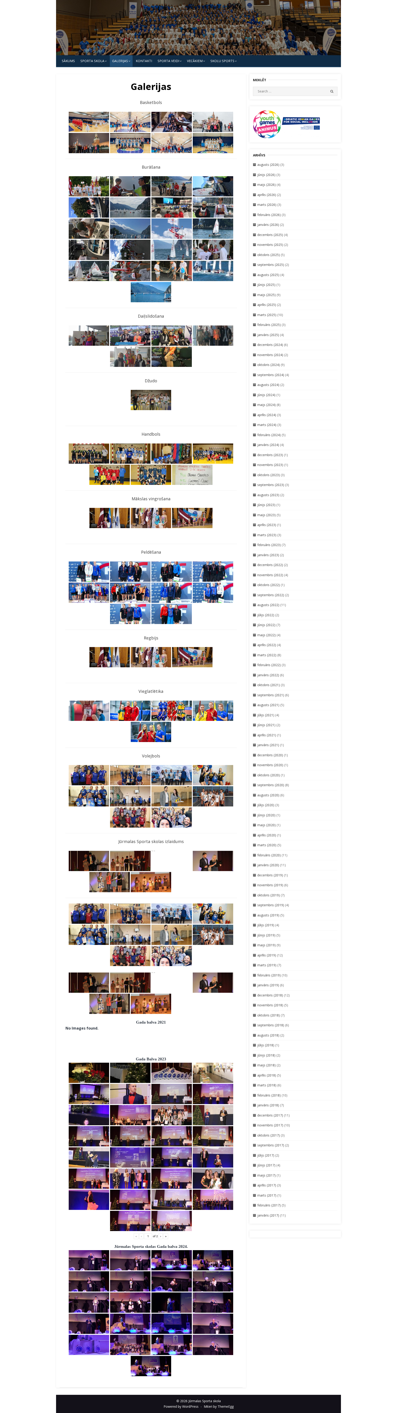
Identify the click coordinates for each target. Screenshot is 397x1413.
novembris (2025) (270, 244)
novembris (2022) (270, 575)
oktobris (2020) (268, 775)
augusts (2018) (268, 1035)
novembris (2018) (270, 1005)
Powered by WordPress (181, 1406)
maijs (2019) (266, 945)
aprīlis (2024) (266, 415)
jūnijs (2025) (266, 284)
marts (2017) (266, 1195)
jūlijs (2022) (265, 615)
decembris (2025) (270, 235)
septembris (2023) (270, 485)
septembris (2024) (270, 375)
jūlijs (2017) (265, 1155)
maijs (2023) (266, 515)
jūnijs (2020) (266, 815)
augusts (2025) (268, 275)
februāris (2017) (269, 1205)
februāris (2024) (269, 435)
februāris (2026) (269, 215)
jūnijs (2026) (266, 175)
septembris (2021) (270, 695)
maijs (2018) (266, 1065)
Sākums (68, 61)
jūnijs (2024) (266, 395)
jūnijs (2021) (266, 725)
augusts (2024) (268, 385)
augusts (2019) (268, 915)
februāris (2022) (269, 665)
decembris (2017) (270, 1115)
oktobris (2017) (268, 1135)
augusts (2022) (268, 605)
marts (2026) (266, 204)
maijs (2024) (266, 405)
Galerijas (120, 61)
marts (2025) (266, 315)
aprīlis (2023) (266, 525)
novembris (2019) (270, 885)
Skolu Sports (222, 61)
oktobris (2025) (268, 255)
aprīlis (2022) (266, 645)
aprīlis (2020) (266, 835)
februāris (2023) (269, 545)
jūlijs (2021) (265, 715)
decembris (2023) (270, 455)
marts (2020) (266, 845)
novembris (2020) (270, 765)
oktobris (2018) (268, 1015)
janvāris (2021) (268, 745)
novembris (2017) (270, 1125)
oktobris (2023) (268, 475)
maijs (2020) (266, 825)
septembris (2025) (270, 264)
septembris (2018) (270, 1025)
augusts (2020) (268, 795)
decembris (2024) (270, 344)
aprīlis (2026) (266, 195)
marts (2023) (266, 535)
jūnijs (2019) (266, 935)
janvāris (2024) (268, 445)
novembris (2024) (270, 355)
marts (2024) (266, 425)
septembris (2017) (270, 1145)
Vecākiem (195, 61)
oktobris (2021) (268, 685)
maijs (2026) (266, 184)
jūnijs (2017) (266, 1165)
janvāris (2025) (268, 335)
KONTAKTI (144, 61)
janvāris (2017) (268, 1215)
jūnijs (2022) (266, 625)
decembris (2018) (270, 995)
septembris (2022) (270, 595)
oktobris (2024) (268, 365)
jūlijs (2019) (265, 925)
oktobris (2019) (268, 895)
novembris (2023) (270, 465)
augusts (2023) (268, 495)
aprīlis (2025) (266, 304)
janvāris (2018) (268, 1105)
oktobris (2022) (268, 585)
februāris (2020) (269, 855)
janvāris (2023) (268, 555)
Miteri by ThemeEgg (219, 1406)
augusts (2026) (268, 164)
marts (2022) (266, 655)
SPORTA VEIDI (168, 61)
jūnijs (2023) (266, 505)
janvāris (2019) (268, 985)
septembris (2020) (270, 785)
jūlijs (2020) (265, 805)
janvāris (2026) (268, 224)
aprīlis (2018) (266, 1075)
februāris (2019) (269, 975)
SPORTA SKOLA (92, 61)
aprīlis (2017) (266, 1185)
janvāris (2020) (268, 865)
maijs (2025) (266, 295)
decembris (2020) (270, 755)
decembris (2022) (270, 565)
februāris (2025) (269, 324)
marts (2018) (266, 1085)
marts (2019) (266, 965)
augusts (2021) (268, 705)
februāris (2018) (269, 1095)
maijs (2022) (266, 635)
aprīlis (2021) (266, 735)
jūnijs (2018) (266, 1055)
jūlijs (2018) (265, 1045)
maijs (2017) (266, 1175)
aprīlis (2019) (266, 955)
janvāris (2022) (268, 675)
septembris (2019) (270, 905)
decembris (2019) (270, 875)
